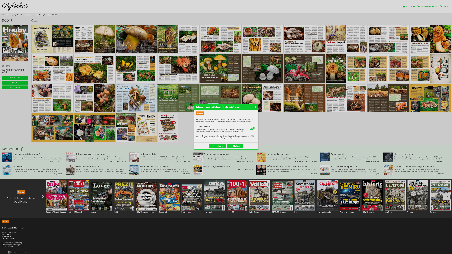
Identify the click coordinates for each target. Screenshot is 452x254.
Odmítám (236, 146)
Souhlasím (218, 146)
